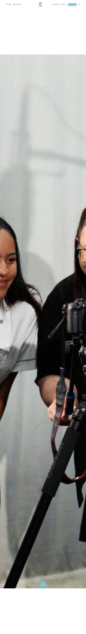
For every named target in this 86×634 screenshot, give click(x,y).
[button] (8, 4)
